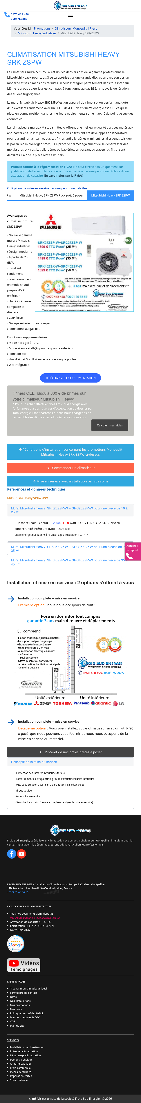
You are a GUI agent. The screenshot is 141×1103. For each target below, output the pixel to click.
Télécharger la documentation (71, 378)
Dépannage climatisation (25, 1055)
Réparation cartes (21, 1076)
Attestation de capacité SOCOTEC (30, 922)
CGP (12, 1021)
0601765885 (19, 19)
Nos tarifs (16, 1009)
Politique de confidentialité (26, 1013)
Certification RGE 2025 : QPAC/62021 (32, 926)
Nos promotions (20, 1005)
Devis (13, 997)
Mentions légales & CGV (24, 1017)
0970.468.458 (20, 14)
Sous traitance (19, 1080)
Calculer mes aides (110, 425)
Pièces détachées (20, 1072)
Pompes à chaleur (21, 1059)
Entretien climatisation (24, 1051)
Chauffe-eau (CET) (21, 1063)
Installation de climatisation (27, 1047)
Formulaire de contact (23, 992)
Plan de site (17, 1025)
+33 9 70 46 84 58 (17, 892)
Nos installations (20, 1001)
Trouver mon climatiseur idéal (28, 988)
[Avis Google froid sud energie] (15, 943)
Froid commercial (20, 1068)
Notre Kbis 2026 (20, 930)
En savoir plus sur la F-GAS (63, 176)
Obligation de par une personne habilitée (47, 188)
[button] (70, 510)
